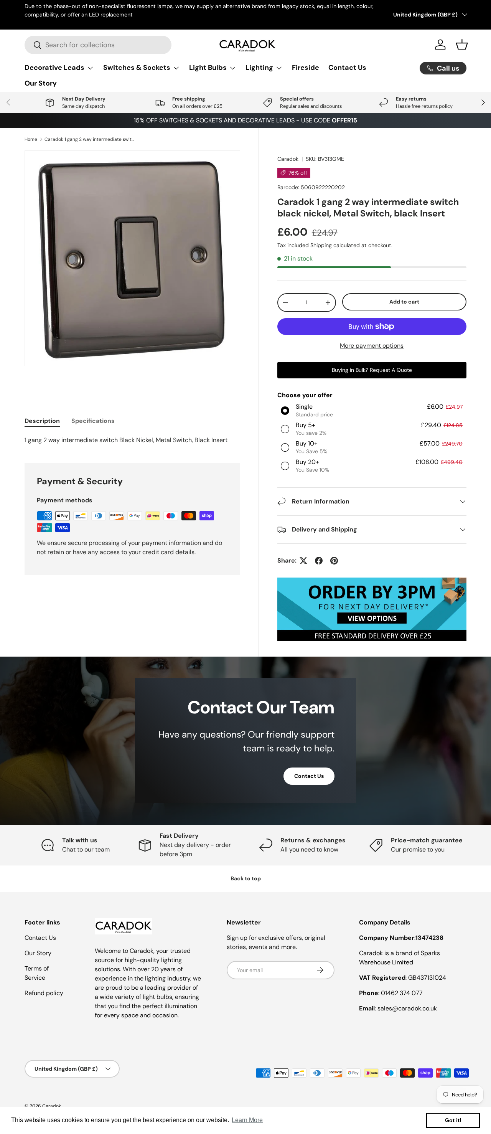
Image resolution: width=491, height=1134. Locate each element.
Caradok (287, 158)
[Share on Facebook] (318, 560)
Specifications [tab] (93, 421)
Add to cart (404, 301)
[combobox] (98, 45)
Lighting (259, 67)
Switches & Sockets (136, 67)
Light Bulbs (208, 67)
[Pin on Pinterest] (334, 560)
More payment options (372, 346)
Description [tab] (42, 421)
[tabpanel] (132, 440)
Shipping (321, 245)
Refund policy (44, 993)
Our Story (41, 83)
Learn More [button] (247, 1120)
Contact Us (347, 67)
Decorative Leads (54, 67)
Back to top (246, 878)
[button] (461, 44)
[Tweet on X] (303, 560)
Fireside (305, 67)
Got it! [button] (453, 1120)
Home (31, 139)
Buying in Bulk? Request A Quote (372, 369)
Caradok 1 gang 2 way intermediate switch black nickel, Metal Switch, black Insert (90, 139)
